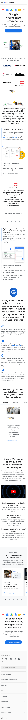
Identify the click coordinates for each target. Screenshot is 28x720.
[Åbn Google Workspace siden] (9, 2)
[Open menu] (2, 2)
